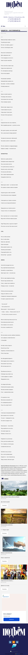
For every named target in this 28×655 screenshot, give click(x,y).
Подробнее (4, 505)
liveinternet (13, 649)
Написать (11, 619)
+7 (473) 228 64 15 (14, 19)
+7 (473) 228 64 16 (14, 21)
